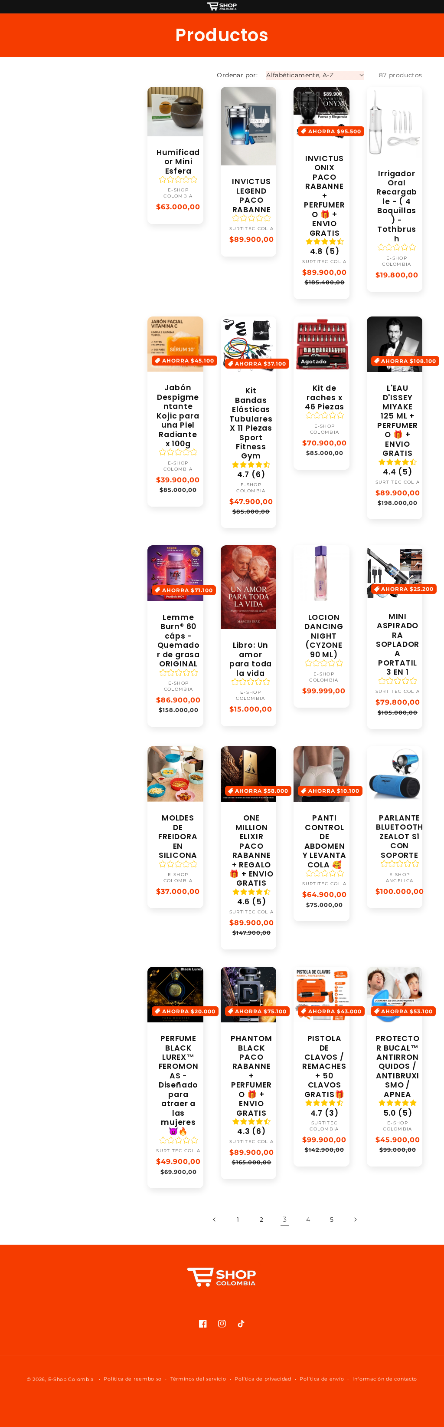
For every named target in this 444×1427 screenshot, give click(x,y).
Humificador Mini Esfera (178, 162)
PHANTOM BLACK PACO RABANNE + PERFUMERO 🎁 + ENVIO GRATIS (251, 1076)
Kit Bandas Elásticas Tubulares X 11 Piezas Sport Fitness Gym (250, 423)
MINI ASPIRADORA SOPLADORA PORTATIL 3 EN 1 (397, 644)
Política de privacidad (263, 1379)
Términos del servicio (198, 1379)
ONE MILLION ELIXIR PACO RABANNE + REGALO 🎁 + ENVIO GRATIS (251, 851)
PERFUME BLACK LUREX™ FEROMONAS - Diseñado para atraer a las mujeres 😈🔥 (179, 1085)
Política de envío (322, 1379)
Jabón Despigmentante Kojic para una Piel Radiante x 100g (178, 415)
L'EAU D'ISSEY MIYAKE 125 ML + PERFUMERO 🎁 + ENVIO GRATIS (397, 421)
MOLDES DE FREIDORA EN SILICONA (177, 837)
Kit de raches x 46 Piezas (324, 398)
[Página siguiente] (355, 1219)
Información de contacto (385, 1379)
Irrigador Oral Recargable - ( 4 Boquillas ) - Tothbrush (396, 206)
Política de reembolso (133, 1379)
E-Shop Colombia (71, 1379)
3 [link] (285, 1219)
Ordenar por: (237, 75)
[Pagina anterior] (214, 1219)
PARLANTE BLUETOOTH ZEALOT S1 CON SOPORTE (399, 837)
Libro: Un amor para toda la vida (250, 659)
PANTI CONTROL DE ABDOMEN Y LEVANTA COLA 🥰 (324, 842)
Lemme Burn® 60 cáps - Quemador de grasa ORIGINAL (178, 641)
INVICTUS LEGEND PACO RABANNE (251, 195)
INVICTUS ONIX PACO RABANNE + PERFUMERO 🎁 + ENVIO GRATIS (324, 196)
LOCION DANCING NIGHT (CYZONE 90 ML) (323, 636)
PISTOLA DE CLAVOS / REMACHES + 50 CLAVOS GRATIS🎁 (324, 1066)
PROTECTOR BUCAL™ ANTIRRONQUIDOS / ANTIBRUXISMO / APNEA (397, 1066)
